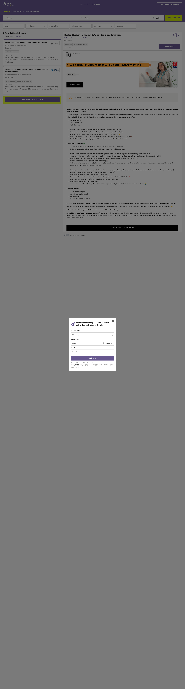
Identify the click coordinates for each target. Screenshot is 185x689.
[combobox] (90, 335)
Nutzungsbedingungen (76, 364)
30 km (108, 343)
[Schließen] (112, 321)
